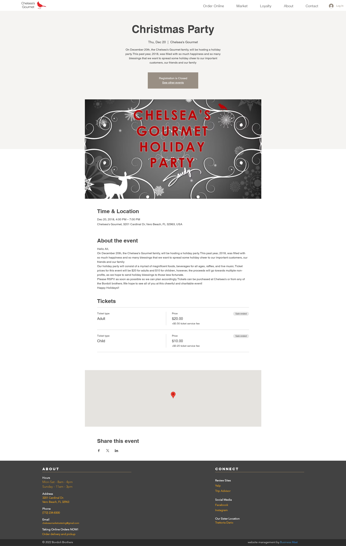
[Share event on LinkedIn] (116, 450)
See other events (173, 82)
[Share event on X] (107, 450)
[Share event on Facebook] (99, 450)
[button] (242, 4)
